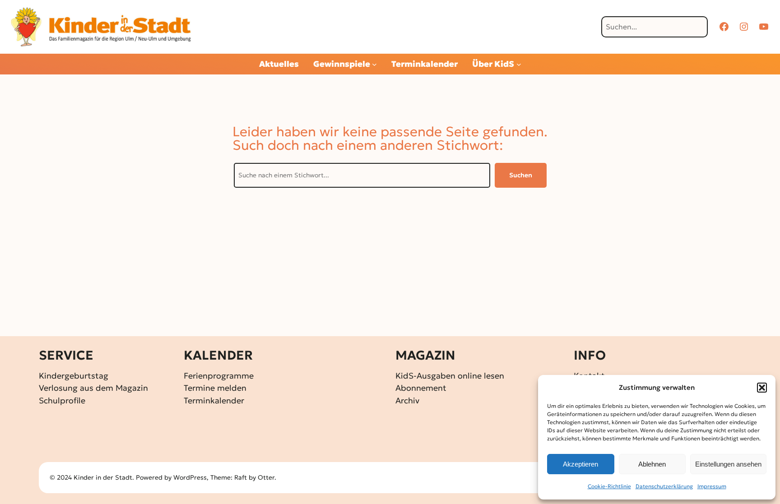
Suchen (520, 175)
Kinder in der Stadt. (104, 477)
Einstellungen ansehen (728, 464)
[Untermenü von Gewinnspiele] (374, 64)
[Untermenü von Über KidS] (518, 64)
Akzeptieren (580, 464)
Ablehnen (652, 464)
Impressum (711, 486)
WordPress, (191, 477)
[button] (761, 387)
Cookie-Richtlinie (609, 486)
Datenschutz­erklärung (664, 486)
